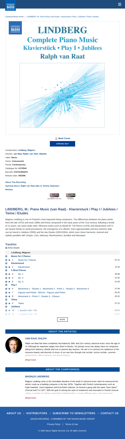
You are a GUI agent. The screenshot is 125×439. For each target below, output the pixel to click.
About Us (14, 413)
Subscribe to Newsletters (74, 413)
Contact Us (110, 413)
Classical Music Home (14, 17)
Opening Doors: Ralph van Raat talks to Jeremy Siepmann (32, 186)
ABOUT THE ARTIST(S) (62, 331)
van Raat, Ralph (21, 154)
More (62, 319)
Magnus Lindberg (37, 376)
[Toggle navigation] (119, 4)
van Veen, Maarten (38, 154)
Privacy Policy (53, 424)
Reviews (9, 189)
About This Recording (15, 182)
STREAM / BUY (62, 144)
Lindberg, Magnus (26, 150)
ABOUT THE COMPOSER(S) (62, 369)
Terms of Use (71, 424)
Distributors (37, 413)
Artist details (14, 248)
